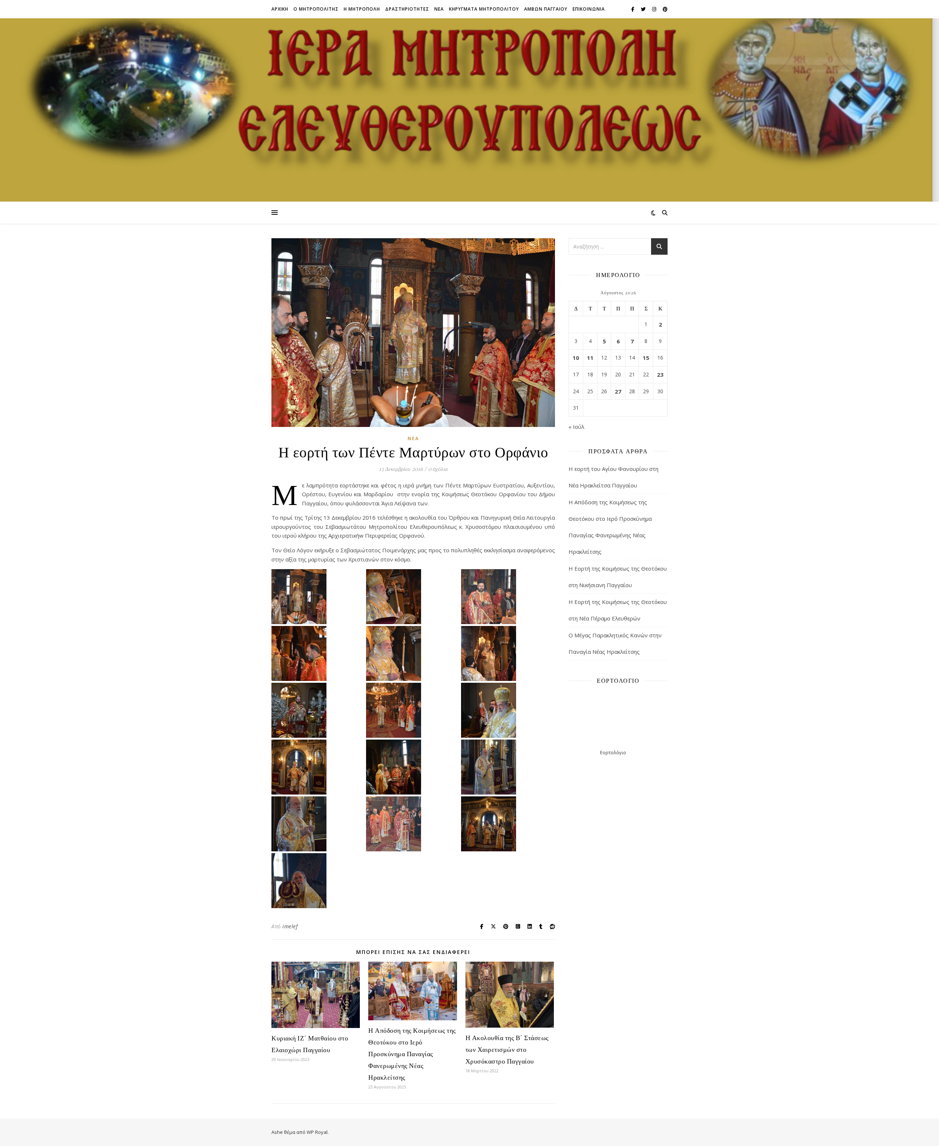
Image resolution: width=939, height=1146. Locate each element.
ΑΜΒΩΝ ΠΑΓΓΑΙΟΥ (545, 9)
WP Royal (317, 1132)
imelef (289, 926)
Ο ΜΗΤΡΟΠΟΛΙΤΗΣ (316, 9)
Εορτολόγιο (613, 752)
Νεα (439, 9)
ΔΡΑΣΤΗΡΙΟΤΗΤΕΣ (407, 9)
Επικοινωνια (589, 9)
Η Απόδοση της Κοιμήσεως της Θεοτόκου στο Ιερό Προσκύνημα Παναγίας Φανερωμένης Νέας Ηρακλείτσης (412, 1053)
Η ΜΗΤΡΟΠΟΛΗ (362, 9)
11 (590, 357)
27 (618, 391)
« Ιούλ (576, 426)
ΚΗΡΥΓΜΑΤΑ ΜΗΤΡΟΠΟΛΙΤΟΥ (484, 9)
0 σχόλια (438, 468)
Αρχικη (279, 9)
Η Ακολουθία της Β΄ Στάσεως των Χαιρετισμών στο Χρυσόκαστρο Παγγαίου (507, 1049)
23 (660, 374)
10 (576, 357)
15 (646, 357)
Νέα (413, 438)
